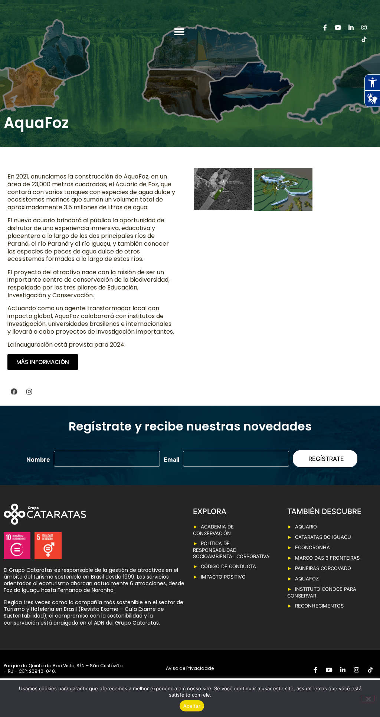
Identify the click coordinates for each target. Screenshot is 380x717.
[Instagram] (364, 27)
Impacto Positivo (223, 577)
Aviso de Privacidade (190, 668)
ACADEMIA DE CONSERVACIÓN (213, 530)
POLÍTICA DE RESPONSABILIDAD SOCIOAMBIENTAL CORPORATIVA (231, 549)
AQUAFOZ (307, 579)
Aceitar (191, 706)
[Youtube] (338, 27)
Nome (38, 459)
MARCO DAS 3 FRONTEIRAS (327, 558)
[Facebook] (14, 391)
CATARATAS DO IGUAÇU (323, 537)
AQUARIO (306, 527)
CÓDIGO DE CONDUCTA (228, 566)
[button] (179, 32)
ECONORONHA (312, 547)
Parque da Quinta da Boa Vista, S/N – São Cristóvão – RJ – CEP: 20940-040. (63, 668)
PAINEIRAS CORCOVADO (323, 568)
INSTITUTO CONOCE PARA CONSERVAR (321, 592)
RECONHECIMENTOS (319, 606)
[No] (368, 698)
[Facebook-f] (325, 27)
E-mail (171, 459)
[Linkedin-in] (351, 27)
